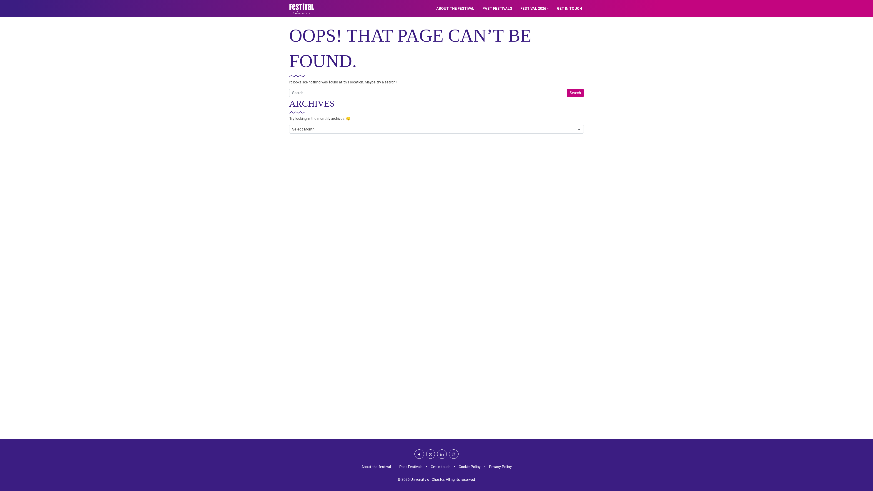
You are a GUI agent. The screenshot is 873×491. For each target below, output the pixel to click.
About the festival (455, 8)
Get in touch (569, 8)
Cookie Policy (470, 467)
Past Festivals (497, 8)
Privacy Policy (500, 467)
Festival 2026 (533, 8)
